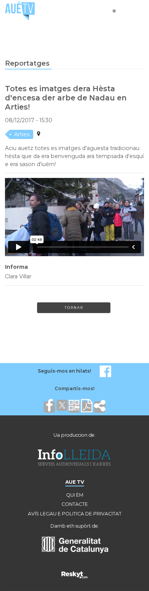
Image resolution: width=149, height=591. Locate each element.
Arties (21, 134)
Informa (16, 266)
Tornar (74, 307)
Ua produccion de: (74, 435)
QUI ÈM (74, 495)
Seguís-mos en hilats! (64, 371)
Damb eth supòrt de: (74, 526)
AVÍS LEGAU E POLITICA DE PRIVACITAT (74, 514)
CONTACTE (75, 504)
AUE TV (74, 482)
